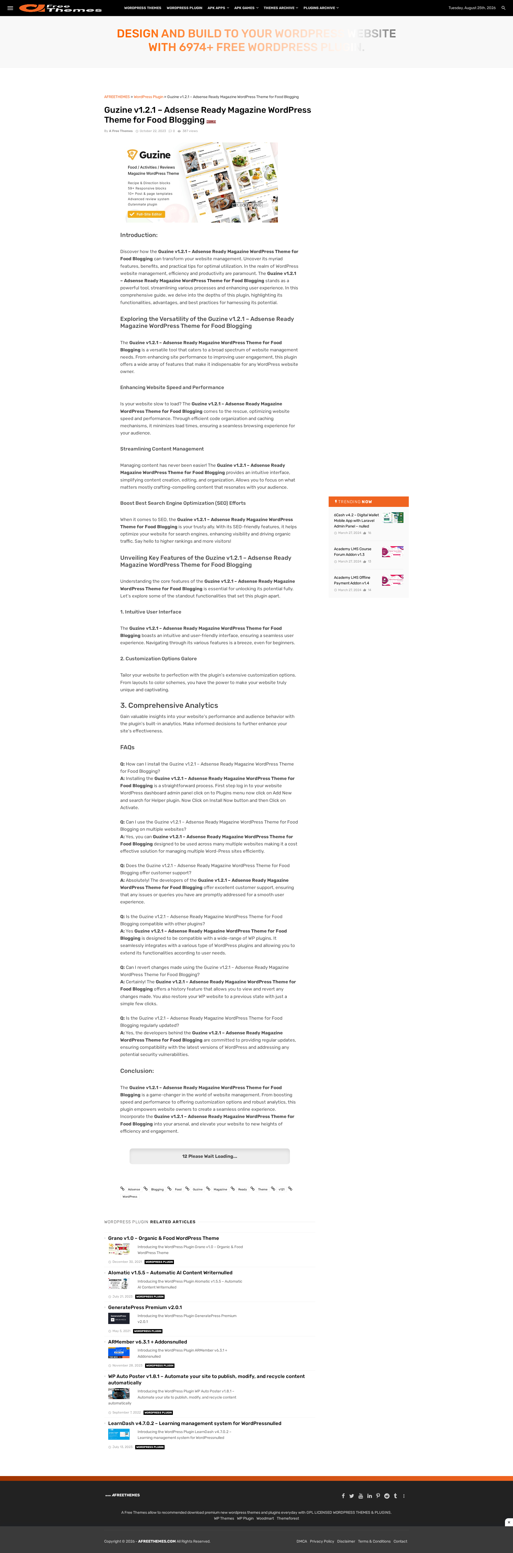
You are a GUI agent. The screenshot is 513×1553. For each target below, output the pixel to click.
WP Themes (224, 1518)
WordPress (130, 1196)
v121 (282, 1189)
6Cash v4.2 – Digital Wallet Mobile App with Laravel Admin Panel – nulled (356, 521)
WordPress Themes (142, 8)
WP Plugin (245, 1518)
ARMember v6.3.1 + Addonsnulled (147, 1342)
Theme (262, 1189)
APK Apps (216, 8)
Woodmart (265, 1518)
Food (178, 1189)
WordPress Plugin (184, 8)
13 (369, 561)
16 (369, 533)
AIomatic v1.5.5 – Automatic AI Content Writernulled (170, 1273)
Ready (242, 1189)
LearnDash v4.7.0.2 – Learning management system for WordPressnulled (194, 1423)
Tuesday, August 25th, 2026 (472, 8)
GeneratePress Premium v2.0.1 (145, 1307)
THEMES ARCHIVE (279, 8)
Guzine (198, 1189)
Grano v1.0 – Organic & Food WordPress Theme (163, 1238)
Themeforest (288, 1518)
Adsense (134, 1189)
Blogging (157, 1189)
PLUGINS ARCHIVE (319, 8)
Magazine (220, 1189)
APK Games (244, 8)
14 (369, 590)
